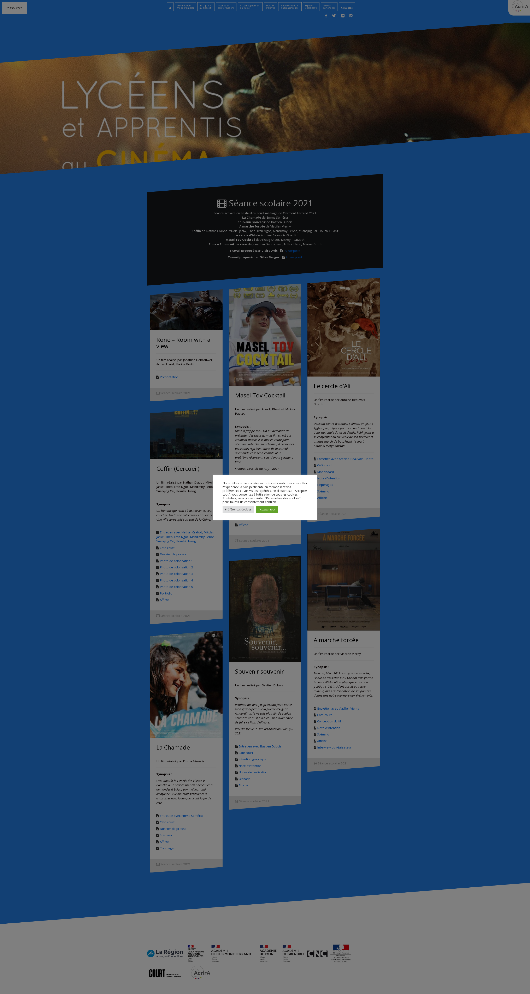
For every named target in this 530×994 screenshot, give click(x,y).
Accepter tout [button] (267, 509)
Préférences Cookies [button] (238, 509)
